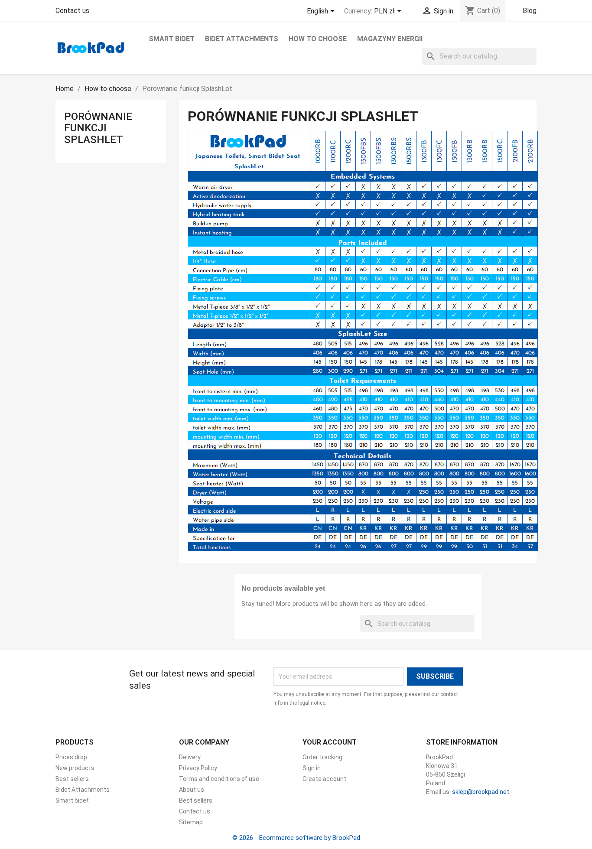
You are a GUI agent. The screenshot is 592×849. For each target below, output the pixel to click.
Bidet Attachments (241, 39)
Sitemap (191, 822)
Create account (324, 778)
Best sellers (72, 778)
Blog (530, 11)
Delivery (190, 757)
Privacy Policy (198, 767)
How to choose (318, 39)
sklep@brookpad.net (480, 791)
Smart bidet (172, 39)
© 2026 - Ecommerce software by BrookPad (296, 838)
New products (74, 767)
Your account (330, 742)
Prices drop (71, 757)
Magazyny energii (390, 39)
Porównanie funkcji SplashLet (98, 128)
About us (191, 789)
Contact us (72, 11)
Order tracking (322, 757)
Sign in (312, 767)
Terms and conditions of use (219, 778)
